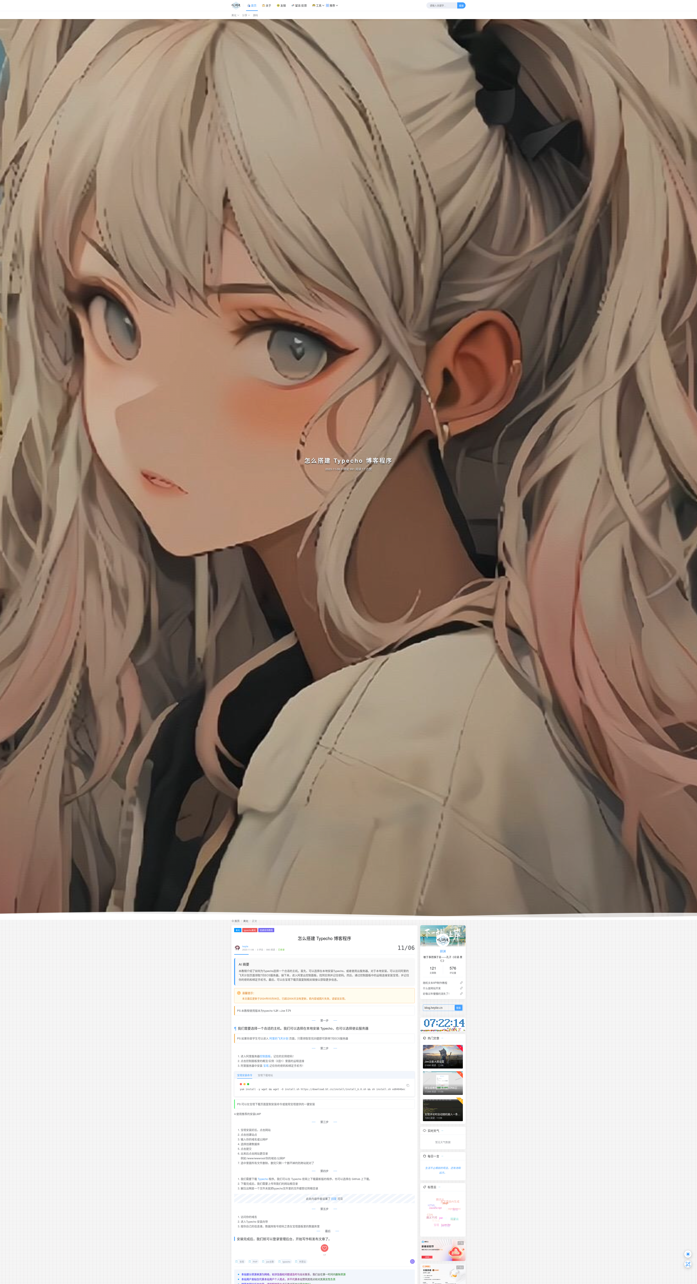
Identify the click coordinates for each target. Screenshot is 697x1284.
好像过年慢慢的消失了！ (437, 993)
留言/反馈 (300, 5)
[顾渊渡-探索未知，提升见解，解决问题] (237, 5)
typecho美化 (250, 930)
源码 (255, 15)
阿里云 (302, 1261)
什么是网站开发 (432, 988)
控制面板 (265, 1056)
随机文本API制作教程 (435, 982)
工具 (318, 5)
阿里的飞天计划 (278, 1038)
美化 (234, 15)
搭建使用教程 (266, 930)
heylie (245, 946)
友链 (283, 5)
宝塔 (266, 1065)
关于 (268, 5)
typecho (286, 1261)
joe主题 (270, 1261)
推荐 (332, 5)
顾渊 (443, 951)
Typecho (263, 1179)
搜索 (461, 5)
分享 (244, 15)
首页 (253, 5)
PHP (255, 1261)
